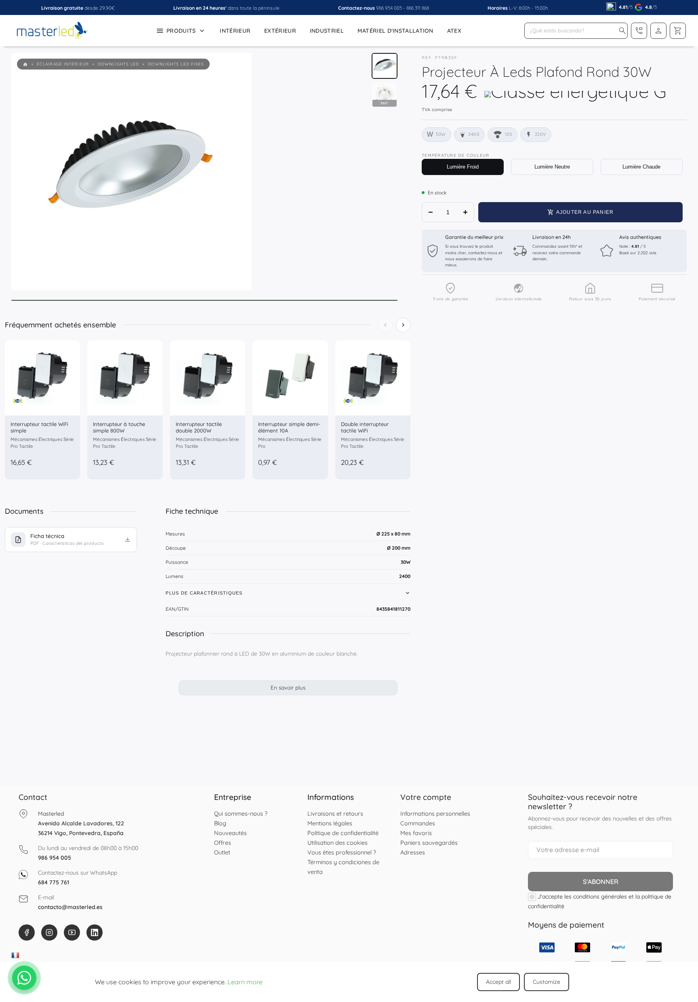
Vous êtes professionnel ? (341, 852)
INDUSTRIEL (327, 30)
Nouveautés (230, 833)
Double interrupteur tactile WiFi (365, 427)
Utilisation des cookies (337, 842)
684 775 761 (53, 882)
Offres (222, 842)
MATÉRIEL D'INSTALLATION (395, 30)
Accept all (498, 981)
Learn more (245, 982)
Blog (220, 823)
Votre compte (425, 797)
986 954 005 (389, 8)
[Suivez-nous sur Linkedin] (94, 932)
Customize (546, 981)
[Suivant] (403, 325)
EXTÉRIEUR (280, 30)
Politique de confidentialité (342, 833)
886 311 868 (417, 8)
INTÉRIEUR (235, 30)
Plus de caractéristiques (204, 593)
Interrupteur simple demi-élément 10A (289, 427)
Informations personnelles (435, 813)
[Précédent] (385, 325)
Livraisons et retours (335, 813)
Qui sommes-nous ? (240, 813)
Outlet (222, 852)
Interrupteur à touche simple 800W (119, 427)
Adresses (412, 852)
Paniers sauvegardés (429, 842)
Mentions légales (329, 823)
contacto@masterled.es (70, 907)
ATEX (454, 30)
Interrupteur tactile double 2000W (199, 427)
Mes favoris (416, 833)
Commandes (417, 823)
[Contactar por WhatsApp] (24, 978)
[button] (622, 31)
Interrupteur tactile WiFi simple (39, 427)
